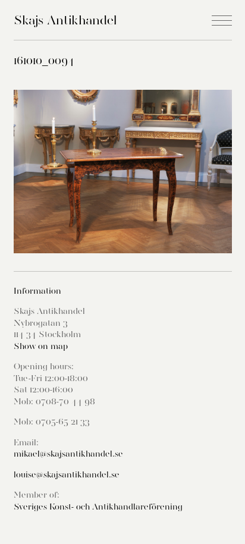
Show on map (41, 346)
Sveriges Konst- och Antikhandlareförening (98, 506)
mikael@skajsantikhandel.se (68, 453)
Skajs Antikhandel (65, 20)
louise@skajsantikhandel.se (67, 474)
